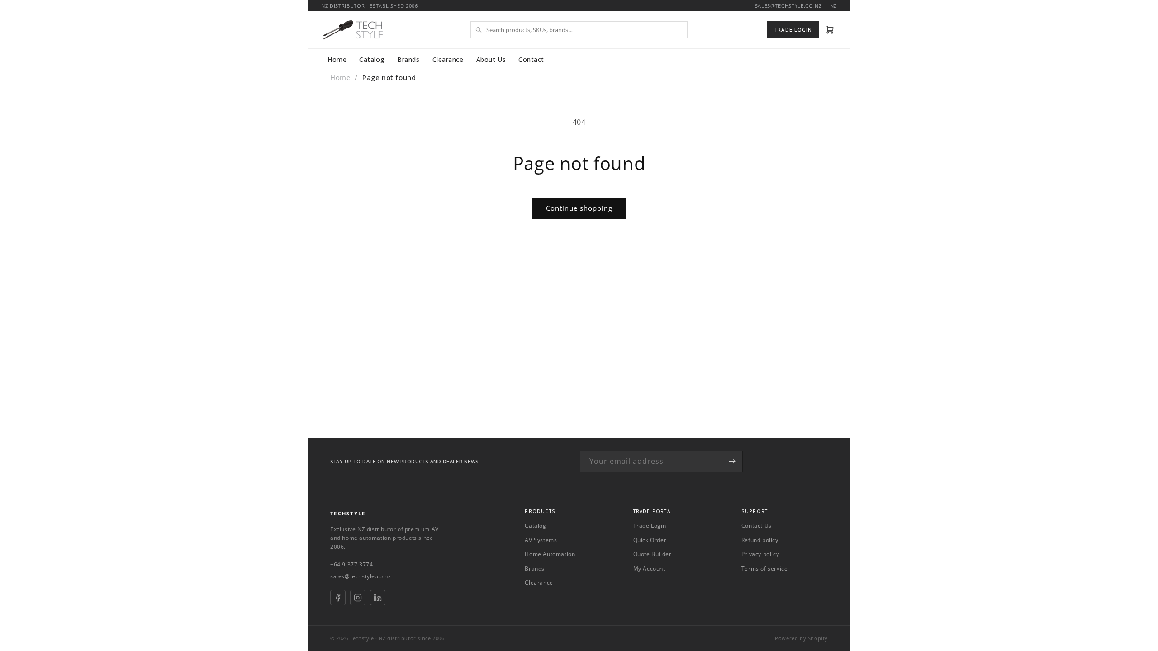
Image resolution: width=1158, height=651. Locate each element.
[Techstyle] (352, 30)
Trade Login (649, 525)
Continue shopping (579, 207)
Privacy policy (760, 554)
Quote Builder (652, 554)
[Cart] (830, 30)
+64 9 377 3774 (351, 564)
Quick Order (650, 540)
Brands (408, 59)
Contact (531, 59)
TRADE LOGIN (793, 29)
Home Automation (550, 554)
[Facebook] (338, 597)
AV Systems (541, 540)
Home (336, 59)
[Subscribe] (732, 461)
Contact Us (756, 525)
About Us (491, 59)
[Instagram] (357, 597)
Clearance (448, 59)
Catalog (371, 59)
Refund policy (759, 540)
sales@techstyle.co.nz (360, 576)
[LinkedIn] (377, 597)
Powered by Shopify (801, 638)
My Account (649, 568)
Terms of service (764, 568)
